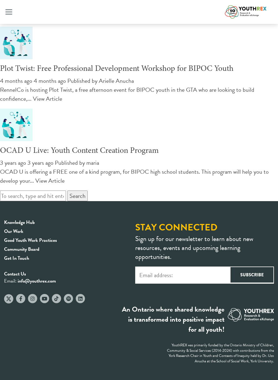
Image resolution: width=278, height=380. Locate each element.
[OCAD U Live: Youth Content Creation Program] (16, 136)
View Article (47, 98)
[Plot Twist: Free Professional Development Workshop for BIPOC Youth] (16, 54)
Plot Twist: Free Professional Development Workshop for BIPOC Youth (116, 69)
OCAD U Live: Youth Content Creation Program (79, 151)
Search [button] (78, 195)
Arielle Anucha (116, 80)
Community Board (21, 249)
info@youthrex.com (37, 280)
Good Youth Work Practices (30, 240)
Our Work (13, 231)
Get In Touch (16, 258)
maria (92, 162)
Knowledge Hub (19, 222)
